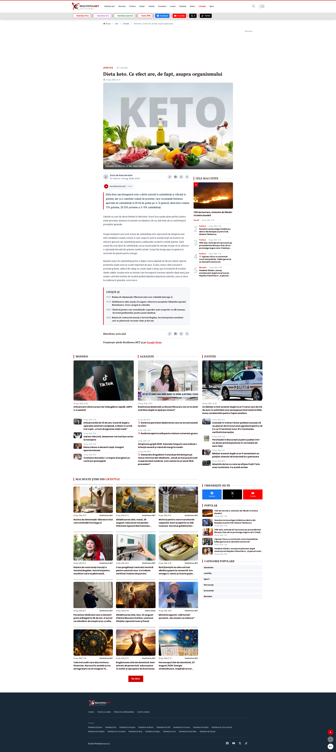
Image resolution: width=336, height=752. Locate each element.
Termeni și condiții (104, 712)
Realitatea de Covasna (181, 727)
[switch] (262, 6)
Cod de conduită (143, 712)
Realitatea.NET (106, 515)
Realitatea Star (110, 727)
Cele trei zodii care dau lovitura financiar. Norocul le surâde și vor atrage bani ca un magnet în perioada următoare (92, 667)
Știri (116, 24)
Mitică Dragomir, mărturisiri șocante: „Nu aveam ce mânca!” (177, 616)
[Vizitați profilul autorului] (105, 176)
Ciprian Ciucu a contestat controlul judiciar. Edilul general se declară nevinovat (215, 259)
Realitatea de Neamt (145, 727)
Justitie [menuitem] (151, 6)
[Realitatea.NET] (85, 6)
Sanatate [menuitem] (182, 6)
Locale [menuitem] (172, 6)
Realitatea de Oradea (201, 727)
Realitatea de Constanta (116, 731)
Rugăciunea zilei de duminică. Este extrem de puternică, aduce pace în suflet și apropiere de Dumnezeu (135, 665)
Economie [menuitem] (162, 6)
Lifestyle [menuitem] (202, 6)
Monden (202, 267)
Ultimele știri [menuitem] (109, 6)
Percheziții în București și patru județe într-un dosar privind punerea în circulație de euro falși (236, 443)
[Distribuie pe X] (187, 176)
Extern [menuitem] (192, 6)
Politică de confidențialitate (124, 712)
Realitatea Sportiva (95, 727)
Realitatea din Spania (207, 731)
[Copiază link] (169, 176)
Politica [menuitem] (132, 6)
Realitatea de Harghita (96, 731)
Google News (154, 342)
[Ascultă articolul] (330, 732)
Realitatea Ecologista (127, 727)
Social (196, 220)
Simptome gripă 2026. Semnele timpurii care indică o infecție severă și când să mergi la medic (167, 446)
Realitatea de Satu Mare (188, 731)
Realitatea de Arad (135, 731)
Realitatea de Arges (152, 731)
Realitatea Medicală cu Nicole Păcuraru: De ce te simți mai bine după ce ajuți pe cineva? (168, 408)
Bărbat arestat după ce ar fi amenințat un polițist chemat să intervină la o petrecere (235, 455)
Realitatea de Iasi (169, 731)
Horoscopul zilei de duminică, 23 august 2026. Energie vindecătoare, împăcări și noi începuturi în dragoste (177, 667)
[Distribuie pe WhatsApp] (181, 176)
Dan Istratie (125, 175)
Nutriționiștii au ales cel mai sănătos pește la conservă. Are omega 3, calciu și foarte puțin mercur (176, 572)
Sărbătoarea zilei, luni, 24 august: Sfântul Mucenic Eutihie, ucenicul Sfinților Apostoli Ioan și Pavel (135, 618)
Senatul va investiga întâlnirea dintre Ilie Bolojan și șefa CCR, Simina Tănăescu (214, 232)
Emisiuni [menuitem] (122, 6)
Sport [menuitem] (211, 6)
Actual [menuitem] (142, 6)
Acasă (108, 24)
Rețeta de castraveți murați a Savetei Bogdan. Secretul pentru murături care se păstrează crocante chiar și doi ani (147, 319)
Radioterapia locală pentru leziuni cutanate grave (169, 433)
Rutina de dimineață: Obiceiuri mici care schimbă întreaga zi (142, 297)
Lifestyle (126, 24)
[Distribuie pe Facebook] (175, 176)
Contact (91, 712)
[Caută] (253, 6)
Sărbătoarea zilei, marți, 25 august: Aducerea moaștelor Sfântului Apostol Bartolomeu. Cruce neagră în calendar (149, 303)
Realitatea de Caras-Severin (222, 727)
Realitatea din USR (163, 727)
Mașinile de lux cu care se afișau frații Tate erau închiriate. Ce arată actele (236, 466)
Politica (202, 226)
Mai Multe (136, 678)
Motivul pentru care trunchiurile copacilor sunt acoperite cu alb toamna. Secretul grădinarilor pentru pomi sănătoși (148, 311)
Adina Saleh (150, 611)
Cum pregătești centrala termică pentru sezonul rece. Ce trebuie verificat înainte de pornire (134, 570)
